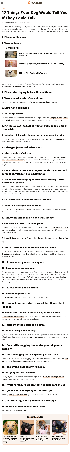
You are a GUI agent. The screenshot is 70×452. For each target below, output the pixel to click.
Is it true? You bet (20, 410)
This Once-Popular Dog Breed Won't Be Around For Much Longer (10, 439)
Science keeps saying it (24, 209)
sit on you (33, 186)
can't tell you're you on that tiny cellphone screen (39, 102)
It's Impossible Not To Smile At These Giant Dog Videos (42, 438)
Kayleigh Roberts (9, 22)
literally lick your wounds (18, 395)
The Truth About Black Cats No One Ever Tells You (58, 438)
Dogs (3, 8)
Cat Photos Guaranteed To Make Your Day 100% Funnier (27, 439)
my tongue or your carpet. (33, 337)
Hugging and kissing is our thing (52, 139)
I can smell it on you (12, 297)
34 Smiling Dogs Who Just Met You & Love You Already (41, 64)
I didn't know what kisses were (13, 317)
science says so (18, 86)
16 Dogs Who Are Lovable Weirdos (33, 73)
